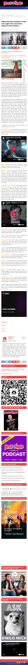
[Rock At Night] (14, 5)
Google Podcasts (19, 495)
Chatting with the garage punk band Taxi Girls (12, 470)
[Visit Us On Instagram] (20, 662)
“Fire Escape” (21, 83)
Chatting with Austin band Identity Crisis (10, 480)
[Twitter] (25, 338)
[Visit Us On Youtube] (22, 662)
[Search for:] (14, 11)
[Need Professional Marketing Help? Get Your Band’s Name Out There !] (14, 595)
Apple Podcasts (10, 495)
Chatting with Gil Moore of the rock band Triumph (13, 478)
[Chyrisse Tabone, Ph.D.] (4, 341)
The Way (15, 83)
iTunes (3, 328)
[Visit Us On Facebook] (17, 662)
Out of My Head (6, 84)
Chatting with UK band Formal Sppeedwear (11, 467)
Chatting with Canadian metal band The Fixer (12, 476)
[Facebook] (23, 338)
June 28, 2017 (5, 29)
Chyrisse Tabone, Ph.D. (15, 29)
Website (3, 331)
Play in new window (13, 492)
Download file (4, 492)
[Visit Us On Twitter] (24, 662)
